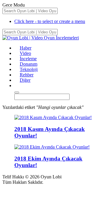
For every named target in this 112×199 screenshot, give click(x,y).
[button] (17, 85)
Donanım (28, 64)
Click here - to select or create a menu (49, 21)
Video (25, 53)
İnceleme (28, 58)
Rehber (26, 74)
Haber (25, 47)
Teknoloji (29, 69)
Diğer (25, 80)
